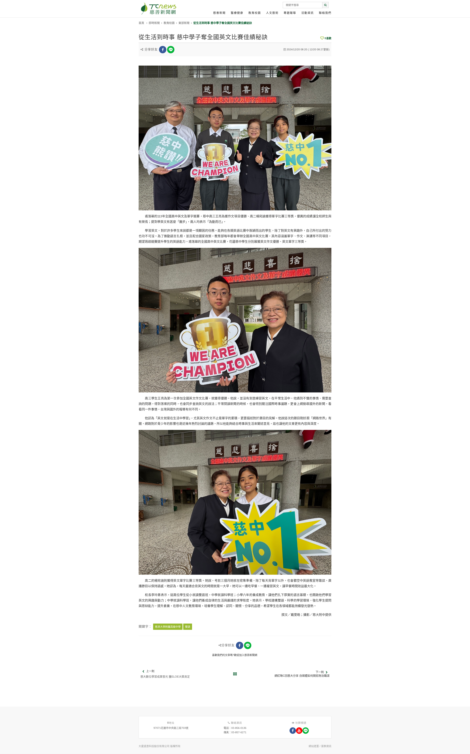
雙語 (187, 626)
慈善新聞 (219, 12)
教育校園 (254, 12)
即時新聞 (154, 22)
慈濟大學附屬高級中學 (168, 626)
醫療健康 (237, 12)
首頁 (141, 22)
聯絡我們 (325, 12)
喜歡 (328, 38)
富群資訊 (326, 746)
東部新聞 (183, 22)
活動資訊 (307, 12)
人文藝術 (272, 12)
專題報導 (290, 12)
